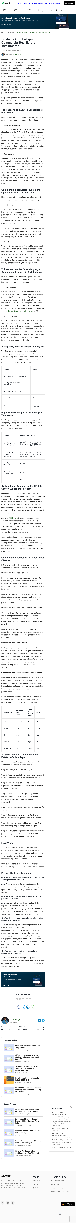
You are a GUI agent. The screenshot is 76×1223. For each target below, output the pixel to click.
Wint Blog (10, 32)
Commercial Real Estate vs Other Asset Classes (61, 1143)
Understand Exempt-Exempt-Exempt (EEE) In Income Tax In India (27, 1121)
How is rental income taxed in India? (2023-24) (27, 1079)
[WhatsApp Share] (32, 1007)
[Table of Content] (71, 1107)
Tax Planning (40, 10)
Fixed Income (5, 10)
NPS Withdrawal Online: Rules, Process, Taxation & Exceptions (27, 1110)
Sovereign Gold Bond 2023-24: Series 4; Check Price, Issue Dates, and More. (27, 1068)
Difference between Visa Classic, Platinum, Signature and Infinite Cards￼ (28, 1057)
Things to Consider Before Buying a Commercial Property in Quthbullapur (62, 1123)
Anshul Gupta (17, 54)
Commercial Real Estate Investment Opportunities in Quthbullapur (62, 1118)
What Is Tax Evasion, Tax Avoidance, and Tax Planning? (27, 1152)
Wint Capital (36, 1180)
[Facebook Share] (19, 1007)
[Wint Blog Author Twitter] (43, 1020)
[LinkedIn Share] (28, 1007)
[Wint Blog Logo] (5, 3)
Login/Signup (69, 3)
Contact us (36, 1188)
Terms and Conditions (57, 1180)
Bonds (51, 10)
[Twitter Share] (23, 1007)
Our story (36, 1184)
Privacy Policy (55, 1184)
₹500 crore (13, 518)
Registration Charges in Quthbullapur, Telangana (59, 1134)
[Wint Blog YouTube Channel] (7, 1204)
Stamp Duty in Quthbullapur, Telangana (60, 1129)
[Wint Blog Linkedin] (13, 1204)
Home (3, 32)
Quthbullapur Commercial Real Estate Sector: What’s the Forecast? (62, 1139)
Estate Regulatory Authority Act (20, 311)
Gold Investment (17, 10)
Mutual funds (29, 10)
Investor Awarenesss (57, 1188)
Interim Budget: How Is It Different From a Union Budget (29, 1142)
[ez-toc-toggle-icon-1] (71, 1107)
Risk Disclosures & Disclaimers (60, 1191)
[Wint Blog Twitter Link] (2, 1204)
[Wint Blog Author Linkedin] (39, 1020)
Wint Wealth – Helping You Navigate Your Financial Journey (39, 3)
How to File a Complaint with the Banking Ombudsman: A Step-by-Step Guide (28, 1090)
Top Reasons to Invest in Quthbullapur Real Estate (59, 1113)
